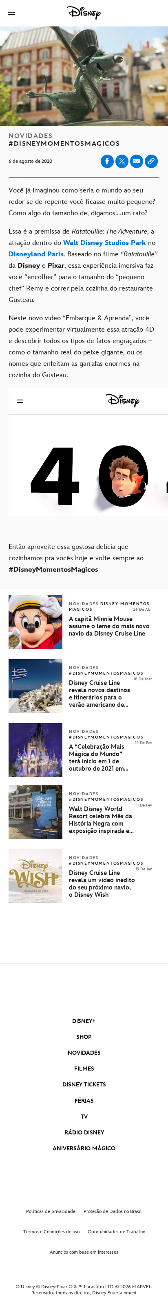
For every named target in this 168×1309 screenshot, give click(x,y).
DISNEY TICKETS (84, 1084)
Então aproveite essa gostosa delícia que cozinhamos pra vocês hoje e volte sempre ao (76, 558)
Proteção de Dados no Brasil (113, 1211)
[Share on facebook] (107, 161)
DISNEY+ (84, 1021)
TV (84, 1116)
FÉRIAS (84, 1100)
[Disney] (84, 13)
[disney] (84, 994)
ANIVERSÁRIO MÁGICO (84, 1148)
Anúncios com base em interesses (84, 1252)
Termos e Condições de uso (51, 1232)
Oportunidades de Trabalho (116, 1232)
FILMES (84, 1068)
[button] (11, 13)
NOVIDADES (84, 1052)
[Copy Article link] (151, 161)
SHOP (84, 1037)
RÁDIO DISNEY (84, 1132)
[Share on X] (121, 161)
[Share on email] (136, 161)
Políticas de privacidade (50, 1211)
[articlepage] (36, 837)
